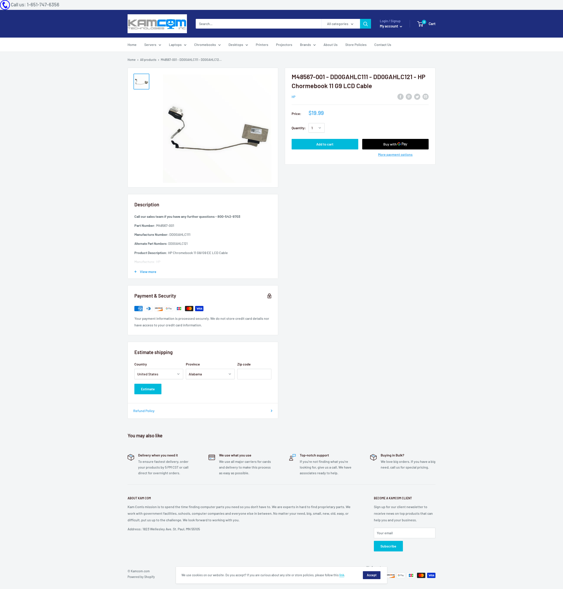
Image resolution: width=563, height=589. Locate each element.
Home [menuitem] (132, 44)
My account (389, 26)
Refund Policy (144, 411)
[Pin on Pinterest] (409, 96)
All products (148, 60)
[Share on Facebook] (400, 96)
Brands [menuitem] (305, 44)
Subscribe (388, 546)
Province (193, 364)
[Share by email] (425, 96)
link (341, 575)
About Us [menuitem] (331, 44)
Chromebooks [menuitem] (205, 44)
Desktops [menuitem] (235, 44)
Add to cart (324, 144)
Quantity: (299, 128)
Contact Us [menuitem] (382, 44)
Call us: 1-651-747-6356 (35, 4)
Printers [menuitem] (262, 44)
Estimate (148, 389)
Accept (372, 575)
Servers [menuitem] (150, 44)
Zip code (244, 364)
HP (293, 97)
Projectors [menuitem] (284, 44)
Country (140, 364)
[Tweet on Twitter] (417, 96)
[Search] (365, 24)
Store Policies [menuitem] (356, 44)
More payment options (395, 154)
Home (132, 60)
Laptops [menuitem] (175, 44)
